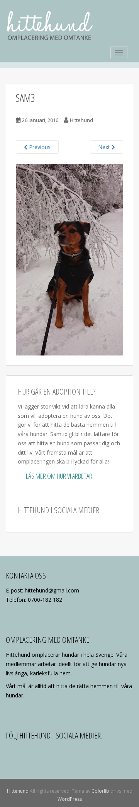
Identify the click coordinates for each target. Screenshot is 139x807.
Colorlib (100, 791)
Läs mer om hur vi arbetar (59, 476)
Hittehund (81, 120)
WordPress (70, 799)
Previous (39, 147)
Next (105, 147)
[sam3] (69, 259)
